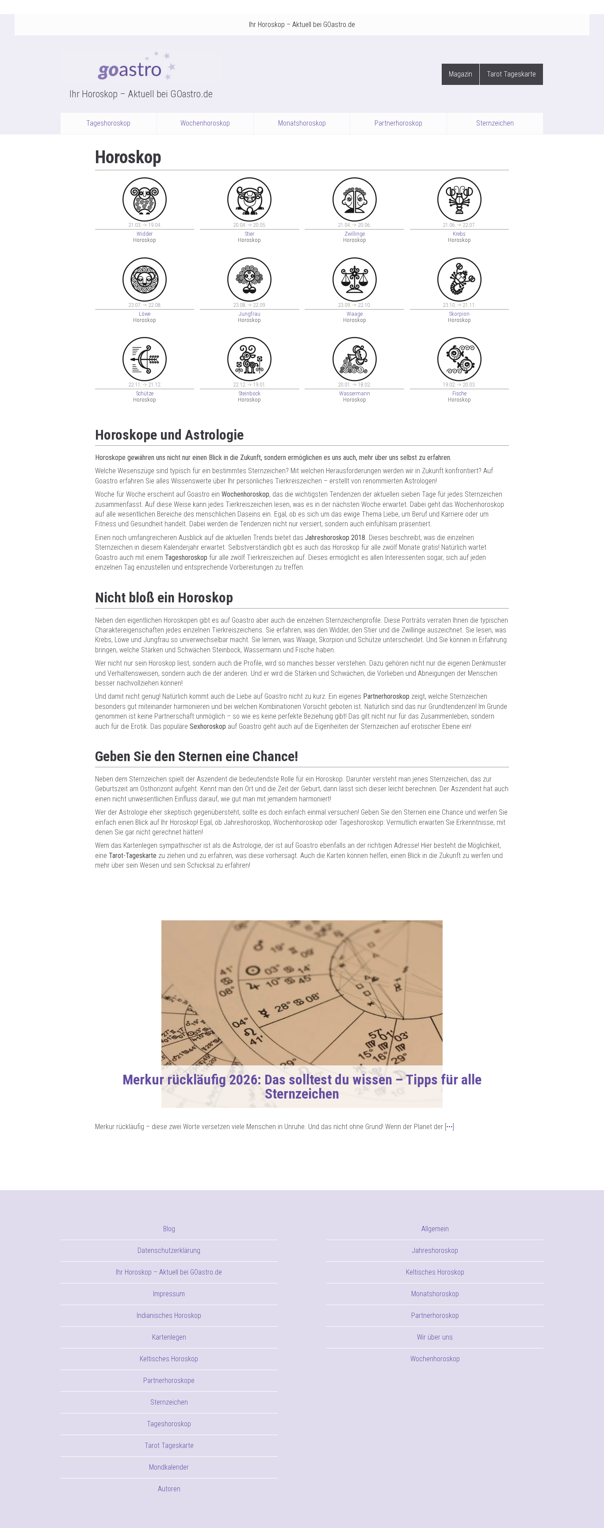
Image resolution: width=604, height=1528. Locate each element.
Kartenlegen (169, 1337)
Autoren (169, 1489)
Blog (169, 1229)
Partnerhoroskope (169, 1380)
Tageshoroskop (108, 123)
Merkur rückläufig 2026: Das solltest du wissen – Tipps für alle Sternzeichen (302, 1086)
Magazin (460, 74)
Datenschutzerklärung (169, 1250)
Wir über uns (435, 1337)
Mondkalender (169, 1467)
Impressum (169, 1294)
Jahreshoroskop (435, 1250)
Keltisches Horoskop (169, 1359)
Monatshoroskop (302, 123)
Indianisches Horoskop (169, 1315)
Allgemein (435, 1229)
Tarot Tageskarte (511, 74)
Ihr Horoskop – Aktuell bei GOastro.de (302, 24)
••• (449, 1126)
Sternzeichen (495, 123)
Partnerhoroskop (398, 123)
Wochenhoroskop (205, 123)
